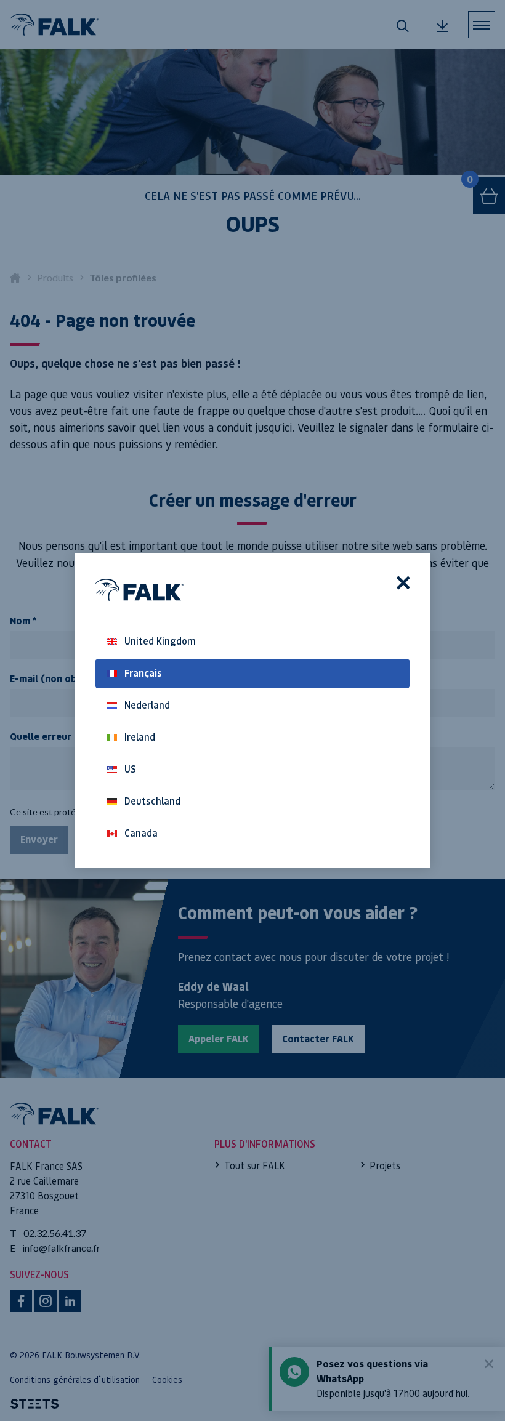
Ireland (139, 737)
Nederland (147, 705)
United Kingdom (160, 641)
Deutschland (152, 801)
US (130, 769)
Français (143, 673)
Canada (141, 833)
